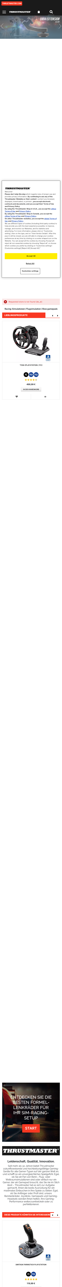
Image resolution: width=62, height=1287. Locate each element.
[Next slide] (58, 27)
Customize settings (30, 271)
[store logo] (20, 12)
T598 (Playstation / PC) (31, 365)
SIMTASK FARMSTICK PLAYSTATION (31, 1264)
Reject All (30, 263)
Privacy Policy (25, 211)
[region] (31, 229)
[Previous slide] (4, 27)
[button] (16, 396)
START (31, 1128)
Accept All (31, 256)
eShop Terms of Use (13, 216)
